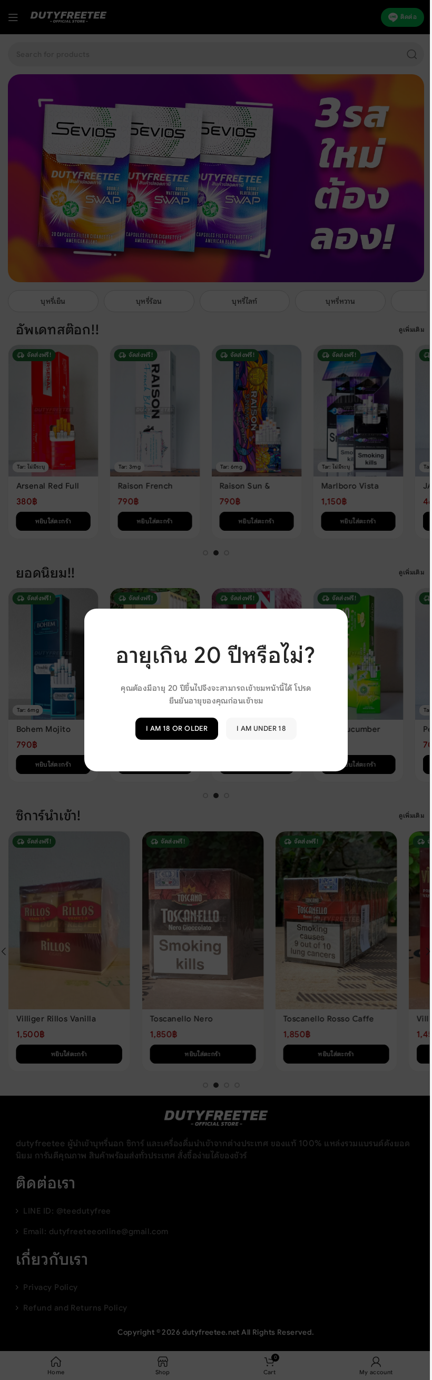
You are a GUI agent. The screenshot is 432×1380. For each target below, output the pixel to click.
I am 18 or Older (172, 728)
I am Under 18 (257, 728)
